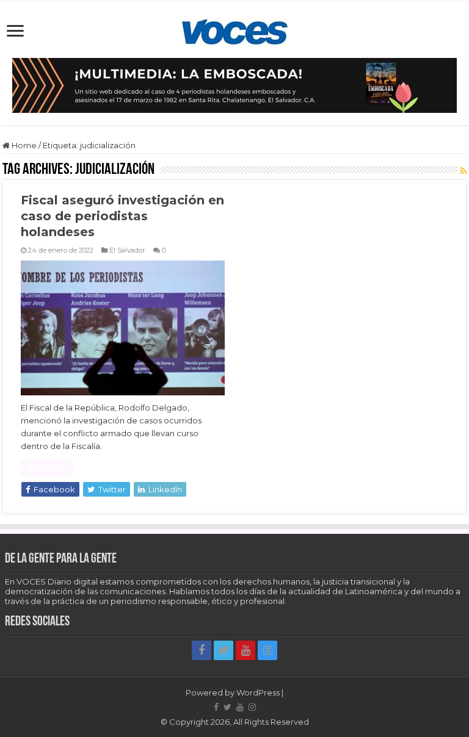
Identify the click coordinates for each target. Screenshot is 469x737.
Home (23, 145)
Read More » (47, 468)
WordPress (258, 692)
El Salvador (127, 250)
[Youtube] (245, 650)
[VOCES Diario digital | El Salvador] (234, 30)
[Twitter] (223, 650)
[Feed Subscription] (463, 170)
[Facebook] (201, 650)
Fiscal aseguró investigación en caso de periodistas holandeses (122, 216)
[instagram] (267, 650)
